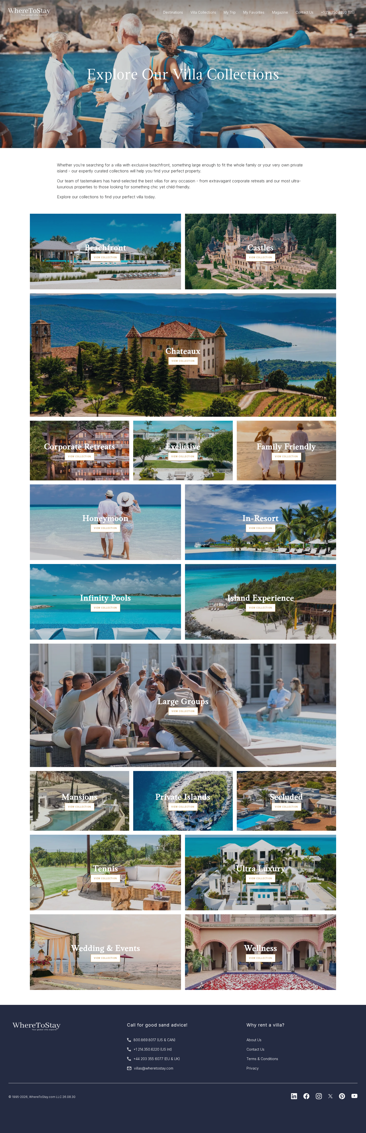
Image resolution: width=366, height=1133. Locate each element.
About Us (253, 1040)
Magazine (280, 12)
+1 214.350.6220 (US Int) (152, 1049)
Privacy (252, 1068)
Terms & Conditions (262, 1059)
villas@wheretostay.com (153, 1068)
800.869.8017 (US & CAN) (154, 1040)
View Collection (105, 257)
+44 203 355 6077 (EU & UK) (156, 1059)
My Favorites (253, 12)
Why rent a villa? (265, 1025)
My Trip (230, 12)
